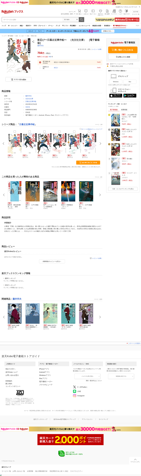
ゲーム (50, 25)
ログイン (71, 11)
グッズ (58, 25)
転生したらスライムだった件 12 (129, 145)
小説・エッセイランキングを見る (123, 189)
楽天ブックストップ (40, 419)
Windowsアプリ (45, 375)
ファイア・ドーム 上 (129, 174)
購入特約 (9, 384)
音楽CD (28, 25)
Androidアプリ (44, 372)
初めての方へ (10, 369)
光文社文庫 (29, 99)
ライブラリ (114, 14)
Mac (130, 82)
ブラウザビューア (45, 385)
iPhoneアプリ (44, 369)
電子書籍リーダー (45, 381)
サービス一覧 (135, 14)
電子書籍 (10, 36)
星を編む (129, 158)
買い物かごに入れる (123, 50)
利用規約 (9, 381)
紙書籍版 (124, 109)
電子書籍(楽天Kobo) (119, 25)
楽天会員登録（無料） (67, 14)
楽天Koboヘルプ (12, 372)
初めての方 (127, 14)
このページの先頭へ (134, 343)
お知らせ (86, 14)
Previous (4, 195)
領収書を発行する (121, 376)
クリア (100, 129)
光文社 (27, 107)
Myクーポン (93, 14)
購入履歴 (107, 14)
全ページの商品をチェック (89, 129)
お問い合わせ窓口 (12, 375)
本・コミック (12, 25)
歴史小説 (33, 36)
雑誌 (21, 25)
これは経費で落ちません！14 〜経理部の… (129, 117)
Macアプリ (43, 378)
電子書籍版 (114, 109)
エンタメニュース (84, 25)
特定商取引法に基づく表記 (59, 471)
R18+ (137, 25)
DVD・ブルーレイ (39, 25)
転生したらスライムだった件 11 (129, 130)
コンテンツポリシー (13, 386)
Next (100, 195)
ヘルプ (120, 14)
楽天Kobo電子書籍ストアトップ (65, 419)
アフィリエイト (87, 419)
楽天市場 (135, 11)
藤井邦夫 (40, 45)
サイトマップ (103, 419)
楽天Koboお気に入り (100, 14)
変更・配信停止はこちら (93, 380)
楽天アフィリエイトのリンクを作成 (121, 64)
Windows (116, 82)
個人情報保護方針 (41, 471)
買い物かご (79, 14)
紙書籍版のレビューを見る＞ (52, 261)
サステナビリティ (76, 471)
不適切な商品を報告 (116, 66)
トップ (4, 25)
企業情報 (30, 471)
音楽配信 (107, 25)
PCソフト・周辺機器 (69, 25)
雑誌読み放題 (96, 25)
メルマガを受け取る (87, 376)
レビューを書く (97, 49)
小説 (27, 36)
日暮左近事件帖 (30, 101)
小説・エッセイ (19, 36)
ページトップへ (135, 462)
